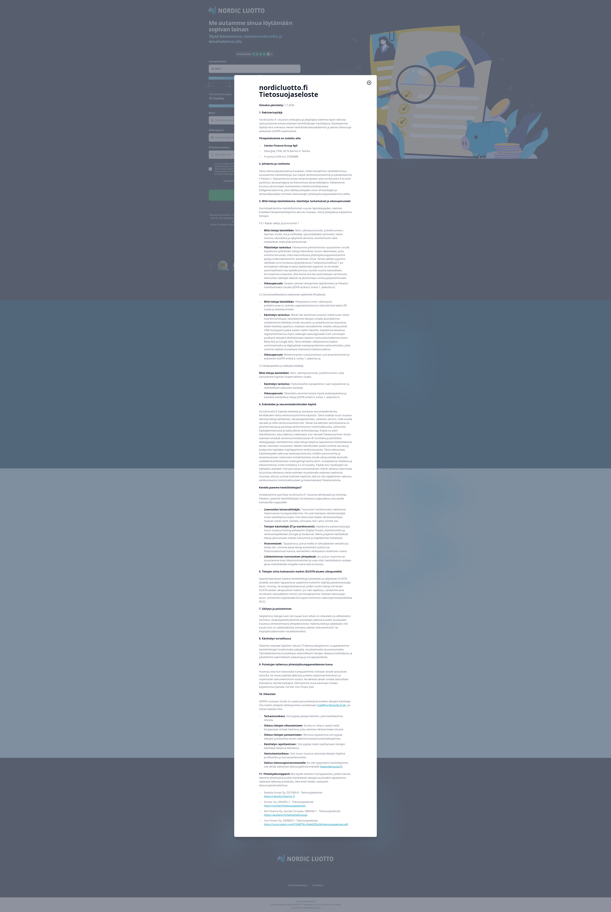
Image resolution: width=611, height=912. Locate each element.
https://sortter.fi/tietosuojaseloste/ (285, 805)
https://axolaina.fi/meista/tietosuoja (285, 815)
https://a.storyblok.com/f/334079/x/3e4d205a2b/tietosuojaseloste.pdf (306, 824)
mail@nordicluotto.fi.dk (331, 705)
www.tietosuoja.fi (331, 766)
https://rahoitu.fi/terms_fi (279, 796)
